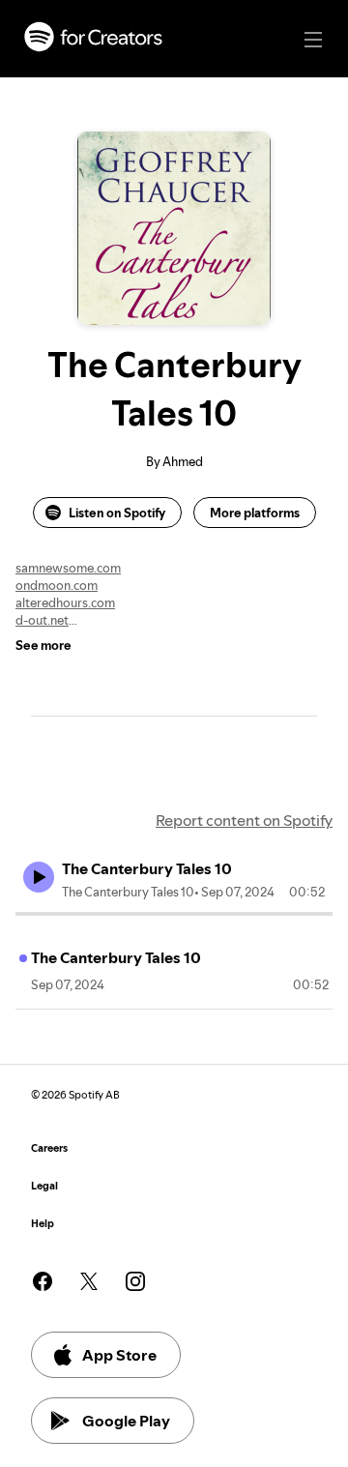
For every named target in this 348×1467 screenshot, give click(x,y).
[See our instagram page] (135, 1281)
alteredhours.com (65, 602)
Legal (44, 1186)
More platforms (255, 512)
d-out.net (42, 620)
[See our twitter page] (89, 1281)
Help (42, 1224)
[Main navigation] (313, 39)
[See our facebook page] (42, 1281)
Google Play (126, 1420)
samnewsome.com (68, 567)
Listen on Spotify (117, 512)
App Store (119, 1354)
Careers (49, 1148)
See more (43, 645)
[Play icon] (38, 877)
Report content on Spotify (244, 820)
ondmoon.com (56, 585)
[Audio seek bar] (174, 914)
